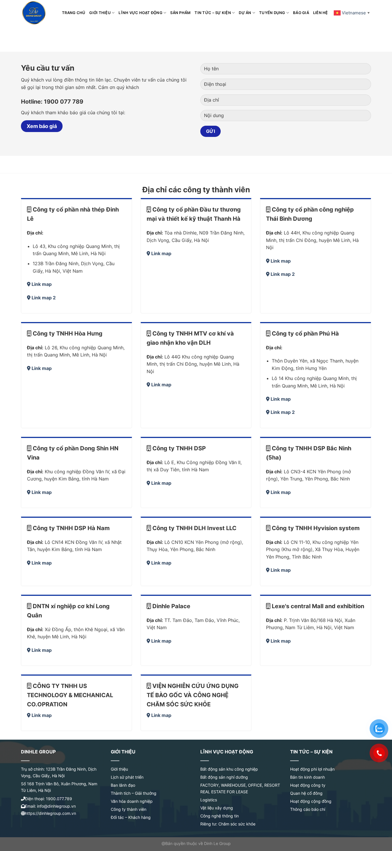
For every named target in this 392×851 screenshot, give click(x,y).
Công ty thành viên (128, 809)
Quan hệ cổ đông (306, 793)
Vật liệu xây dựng (216, 807)
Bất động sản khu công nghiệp (229, 769)
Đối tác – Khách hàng (131, 817)
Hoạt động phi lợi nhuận (312, 769)
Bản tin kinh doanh (307, 777)
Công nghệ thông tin (219, 815)
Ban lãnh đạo (123, 785)
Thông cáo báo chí (307, 809)
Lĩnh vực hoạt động (140, 13)
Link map (42, 284)
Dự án (245, 13)
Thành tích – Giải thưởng (133, 793)
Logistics (208, 799)
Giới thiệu (100, 13)
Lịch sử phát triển (127, 777)
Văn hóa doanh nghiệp (132, 801)
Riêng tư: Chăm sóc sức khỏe (227, 823)
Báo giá (301, 13)
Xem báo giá (42, 126)
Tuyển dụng (272, 13)
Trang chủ (73, 13)
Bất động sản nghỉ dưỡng (224, 777)
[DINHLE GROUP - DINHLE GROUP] (37, 13)
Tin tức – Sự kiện (213, 13)
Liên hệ (320, 13)
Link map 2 (44, 298)
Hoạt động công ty (307, 785)
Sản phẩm (180, 13)
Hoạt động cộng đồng (310, 801)
